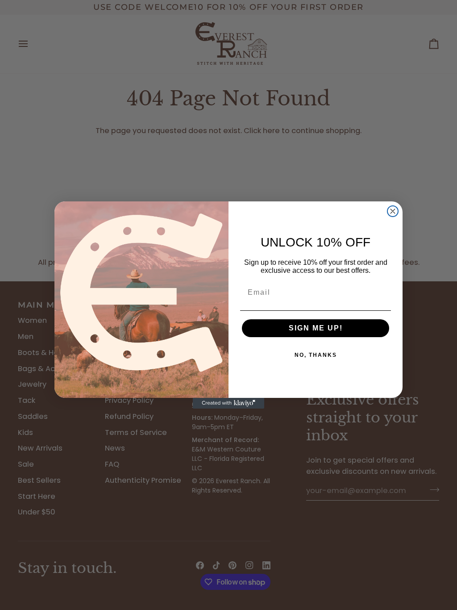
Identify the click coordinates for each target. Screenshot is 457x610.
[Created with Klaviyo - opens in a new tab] (228, 403)
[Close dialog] (392, 211)
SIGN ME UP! (316, 328)
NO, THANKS (316, 355)
